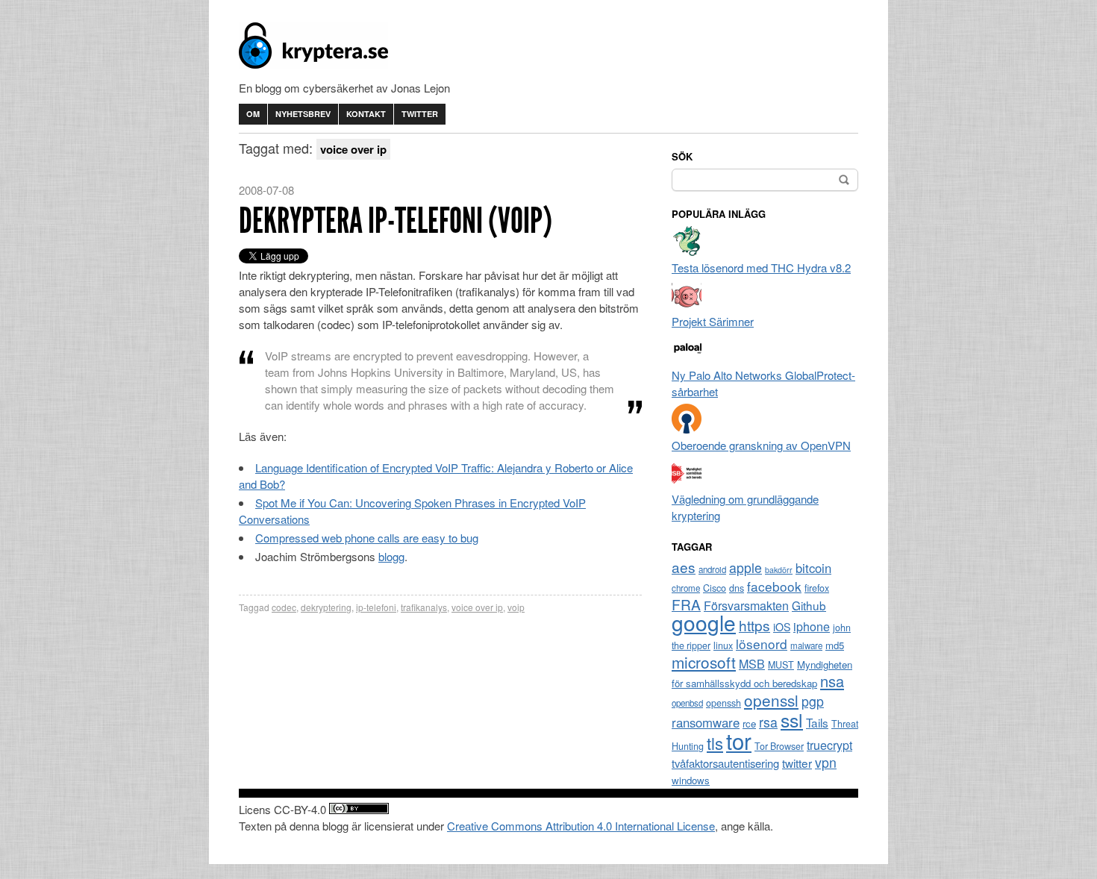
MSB (752, 663)
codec (284, 607)
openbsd (687, 703)
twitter (797, 762)
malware (806, 645)
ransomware (706, 722)
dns (736, 588)
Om (253, 113)
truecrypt (829, 745)
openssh (723, 703)
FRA (686, 604)
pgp (812, 701)
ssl (792, 719)
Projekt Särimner (713, 321)
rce (749, 723)
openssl (771, 700)
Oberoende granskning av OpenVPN (761, 445)
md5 (834, 645)
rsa (768, 722)
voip (516, 607)
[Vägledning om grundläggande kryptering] (686, 482)
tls (715, 742)
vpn (826, 762)
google (704, 622)
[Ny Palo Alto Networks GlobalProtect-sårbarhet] (686, 358)
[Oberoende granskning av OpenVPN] (686, 429)
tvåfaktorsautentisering (725, 763)
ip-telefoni (376, 607)
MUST (781, 665)
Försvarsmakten (746, 605)
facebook (774, 586)
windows (691, 780)
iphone (811, 626)
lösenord (761, 643)
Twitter (419, 113)
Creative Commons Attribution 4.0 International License (581, 825)
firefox (816, 588)
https (754, 625)
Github (809, 605)
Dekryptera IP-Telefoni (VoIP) (395, 220)
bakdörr (779, 569)
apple (745, 567)
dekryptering (326, 607)
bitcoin (813, 568)
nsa (832, 681)
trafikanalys (424, 607)
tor (738, 740)
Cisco (714, 588)
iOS (781, 626)
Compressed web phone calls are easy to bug (366, 537)
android (712, 569)
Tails (817, 722)
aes (684, 567)
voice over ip (477, 607)
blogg (391, 556)
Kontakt (366, 113)
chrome (686, 588)
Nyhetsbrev (303, 113)
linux (723, 645)
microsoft (704, 662)
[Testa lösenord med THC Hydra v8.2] (686, 251)
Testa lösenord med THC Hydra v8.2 (761, 267)
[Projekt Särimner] (686, 305)
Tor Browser (779, 746)
